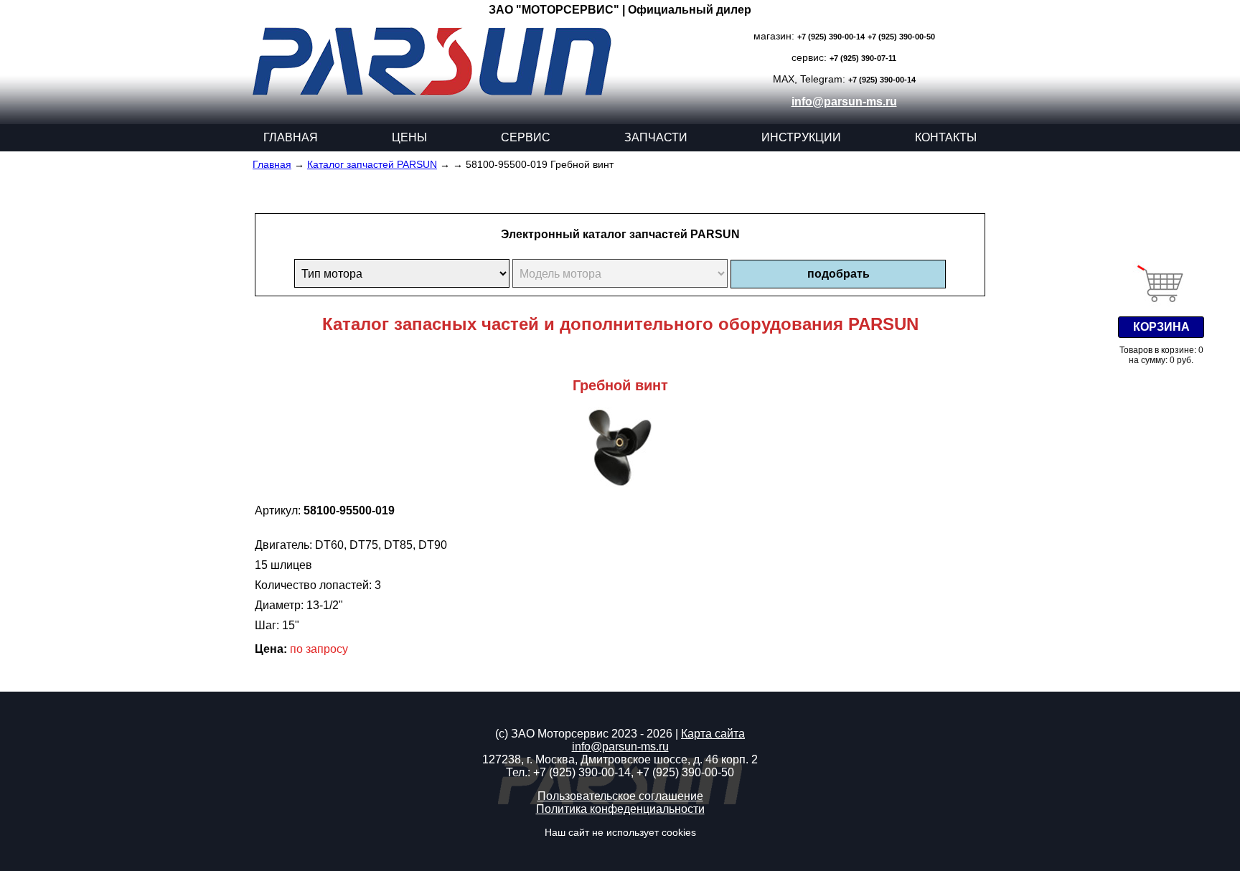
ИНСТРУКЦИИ (801, 137)
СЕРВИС (525, 137)
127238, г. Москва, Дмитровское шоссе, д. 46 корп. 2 (620, 759)
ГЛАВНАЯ (290, 137)
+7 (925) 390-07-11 (863, 58)
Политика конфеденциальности (620, 809)
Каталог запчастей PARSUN (372, 164)
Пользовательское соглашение (620, 796)
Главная (272, 164)
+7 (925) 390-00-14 (831, 36)
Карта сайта (713, 734)
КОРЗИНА (1161, 327)
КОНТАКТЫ (946, 137)
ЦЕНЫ (409, 137)
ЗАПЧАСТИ (655, 137)
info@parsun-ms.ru (844, 101)
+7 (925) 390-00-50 (901, 36)
